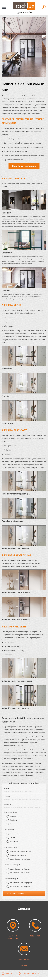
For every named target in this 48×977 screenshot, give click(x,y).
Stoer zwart (14, 834)
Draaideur (13, 824)
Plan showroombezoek (24, 166)
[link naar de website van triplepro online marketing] (9, 974)
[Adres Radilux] (12, 931)
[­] (4, 7)
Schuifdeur (13, 820)
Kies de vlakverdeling (11, 865)
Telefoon (6, 804)
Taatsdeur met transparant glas (20, 851)
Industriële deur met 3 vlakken (20, 869)
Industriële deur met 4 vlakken (20, 873)
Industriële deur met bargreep (20, 886)
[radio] (8, 816)
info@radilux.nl (24, 959)
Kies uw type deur (10, 812)
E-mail (6, 796)
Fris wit (12, 838)
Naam (6, 788)
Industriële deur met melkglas (20, 859)
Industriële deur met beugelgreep (21, 883)
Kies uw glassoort (10, 847)
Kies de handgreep (10, 879)
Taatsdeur (13, 816)
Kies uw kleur (8, 830)
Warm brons (14, 841)
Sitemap (24, 966)
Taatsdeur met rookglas (18, 855)
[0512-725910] (43, 7)
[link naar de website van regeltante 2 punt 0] (29, 974)
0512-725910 (35, 936)
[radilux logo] (24, 14)
